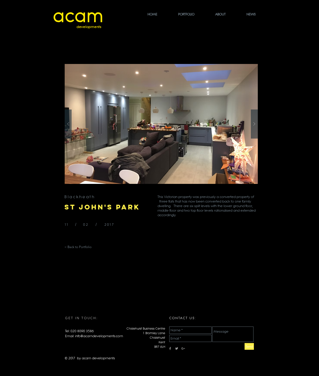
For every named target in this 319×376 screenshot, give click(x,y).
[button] (161, 124)
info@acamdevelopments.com (99, 336)
